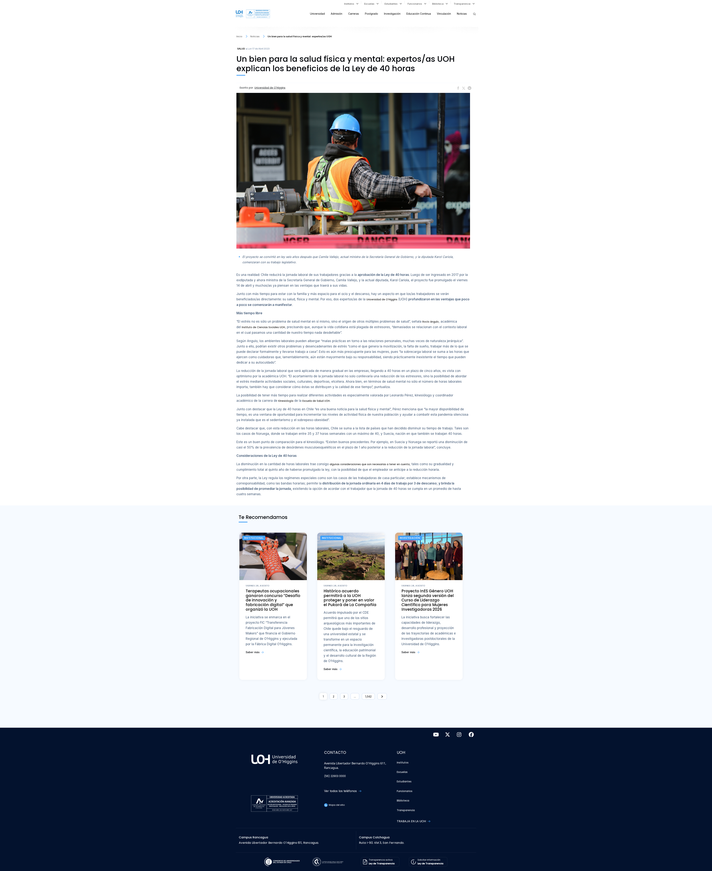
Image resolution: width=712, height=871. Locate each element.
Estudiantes (392, 3)
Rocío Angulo (430, 322)
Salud (241, 48)
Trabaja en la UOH (412, 821)
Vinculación (444, 13)
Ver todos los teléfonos (341, 791)
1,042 (368, 696)
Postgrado (371, 13)
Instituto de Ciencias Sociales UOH (263, 327)
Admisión (336, 13)
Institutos (350, 3)
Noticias (462, 13)
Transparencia (463, 3)
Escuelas (370, 3)
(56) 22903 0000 (335, 776)
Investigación (392, 13)
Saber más (253, 652)
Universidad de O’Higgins (381, 299)
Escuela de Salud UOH (316, 401)
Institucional (253, 538)
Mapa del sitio (336, 804)
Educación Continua (418, 13)
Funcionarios (415, 3)
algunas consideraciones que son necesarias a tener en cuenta (370, 464)
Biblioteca (438, 3)
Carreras (353, 13)
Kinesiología (285, 401)
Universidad (317, 13)
